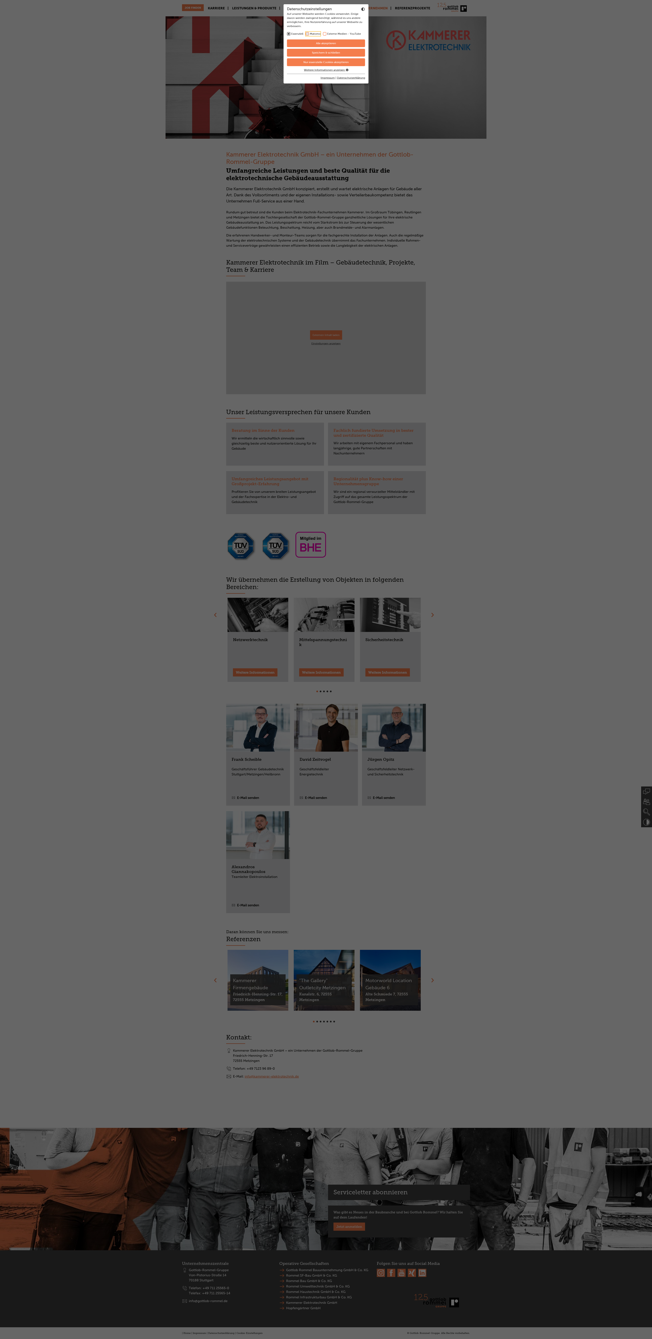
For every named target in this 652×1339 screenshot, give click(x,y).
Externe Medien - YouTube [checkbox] (344, 33)
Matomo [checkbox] (315, 33)
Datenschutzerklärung (351, 77)
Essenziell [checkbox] (297, 33)
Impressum (328, 77)
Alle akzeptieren (326, 43)
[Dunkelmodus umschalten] (363, 9)
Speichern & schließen (326, 52)
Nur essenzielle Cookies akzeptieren (326, 62)
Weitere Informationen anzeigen (325, 70)
